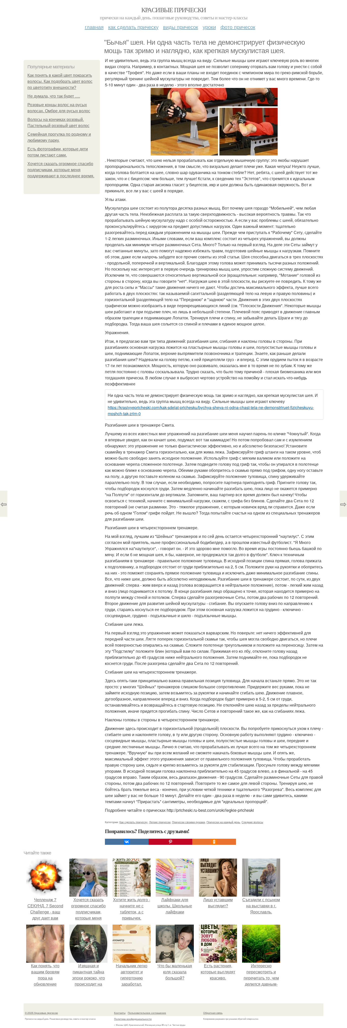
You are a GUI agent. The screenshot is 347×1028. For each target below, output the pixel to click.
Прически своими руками (188, 822)
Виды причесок (180, 26)
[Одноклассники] (214, 842)
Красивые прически (173, 9)
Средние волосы (252, 822)
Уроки (209, 26)
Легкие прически (159, 822)
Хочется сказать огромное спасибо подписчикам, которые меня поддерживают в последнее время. (60, 170)
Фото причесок (237, 26)
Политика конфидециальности (133, 1019)
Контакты (119, 1013)
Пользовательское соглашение (147, 1013)
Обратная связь (213, 1013)
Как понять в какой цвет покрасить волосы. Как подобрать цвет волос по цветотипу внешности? (59, 81)
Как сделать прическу (133, 26)
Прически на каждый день (223, 822)
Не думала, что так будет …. (53, 96)
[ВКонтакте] (127, 842)
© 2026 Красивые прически (41, 1013)
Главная (94, 26)
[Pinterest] (170, 842)
